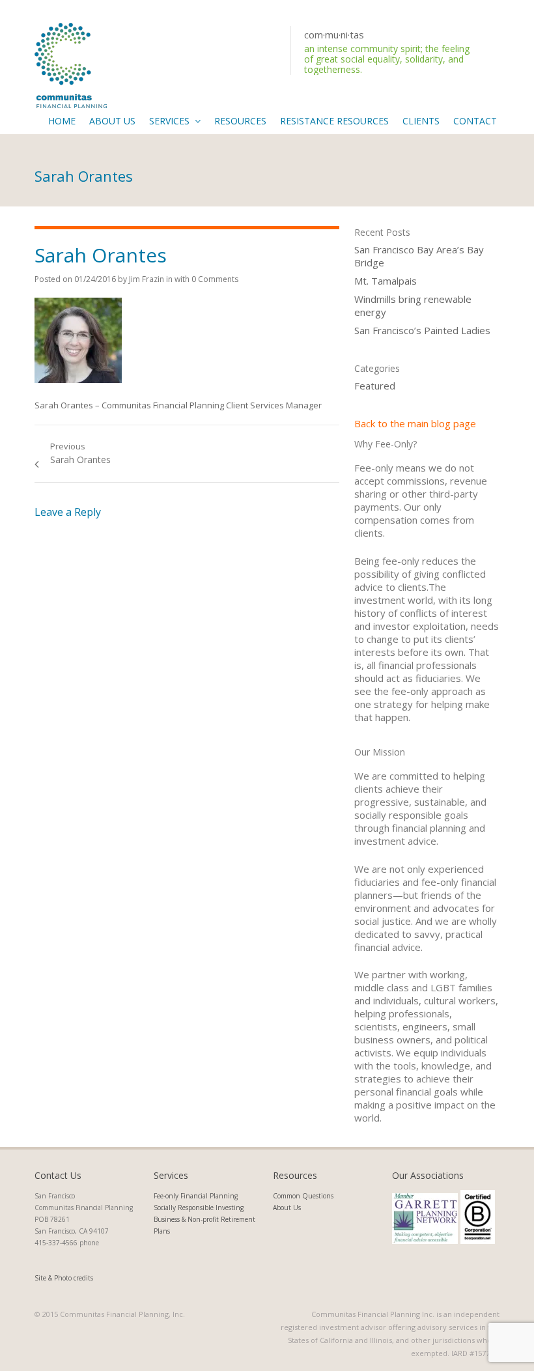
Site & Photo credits (64, 1277)
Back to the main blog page (415, 423)
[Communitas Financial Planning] (71, 64)
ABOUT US (112, 121)
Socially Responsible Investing (199, 1207)
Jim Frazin (146, 279)
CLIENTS (421, 121)
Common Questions (303, 1195)
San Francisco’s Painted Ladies (422, 330)
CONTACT (475, 121)
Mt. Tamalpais (385, 280)
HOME (62, 121)
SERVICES (169, 121)
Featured (374, 385)
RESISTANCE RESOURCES (334, 121)
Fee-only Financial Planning (196, 1195)
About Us (287, 1207)
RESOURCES (240, 121)
